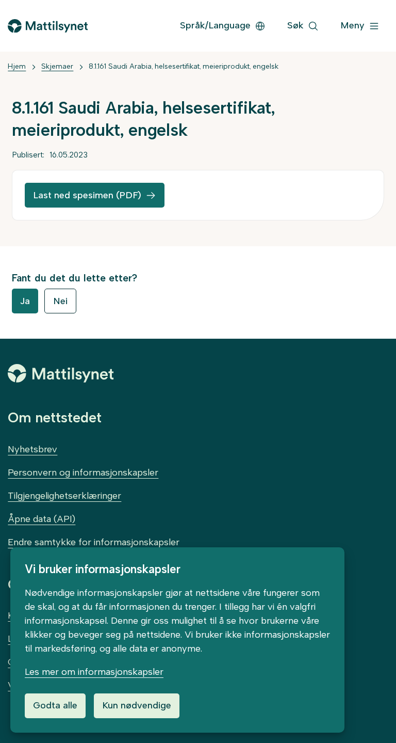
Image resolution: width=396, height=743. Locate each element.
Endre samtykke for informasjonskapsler (93, 542)
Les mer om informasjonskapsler (94, 671)
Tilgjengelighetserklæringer (64, 495)
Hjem (17, 66)
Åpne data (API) (41, 519)
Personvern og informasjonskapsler (83, 472)
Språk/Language (215, 25)
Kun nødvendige (136, 705)
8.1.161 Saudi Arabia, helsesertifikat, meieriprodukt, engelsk (183, 66)
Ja (25, 301)
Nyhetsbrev (32, 449)
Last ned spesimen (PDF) (87, 195)
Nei (60, 301)
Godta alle (55, 705)
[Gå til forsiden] (47, 26)
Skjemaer (57, 66)
